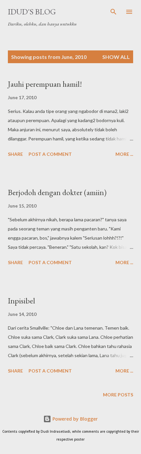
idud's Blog (32, 12)
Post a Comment (50, 154)
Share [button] (15, 154)
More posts (118, 394)
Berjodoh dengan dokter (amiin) (57, 192)
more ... (124, 154)
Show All (116, 57)
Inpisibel (21, 301)
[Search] (113, 12)
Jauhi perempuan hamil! (45, 84)
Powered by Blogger (74, 419)
